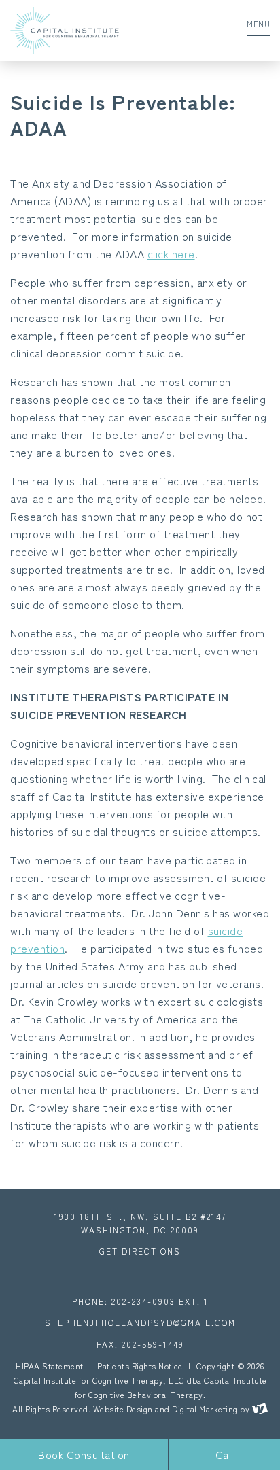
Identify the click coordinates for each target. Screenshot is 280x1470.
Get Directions (140, 1251)
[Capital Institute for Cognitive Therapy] (102, 30)
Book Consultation (84, 1454)
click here (171, 253)
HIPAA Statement (50, 1365)
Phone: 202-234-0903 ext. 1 (140, 1301)
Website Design (123, 1408)
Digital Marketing (205, 1408)
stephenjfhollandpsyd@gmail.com (140, 1322)
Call (224, 1454)
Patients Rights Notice (139, 1365)
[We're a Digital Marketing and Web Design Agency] (260, 1408)
